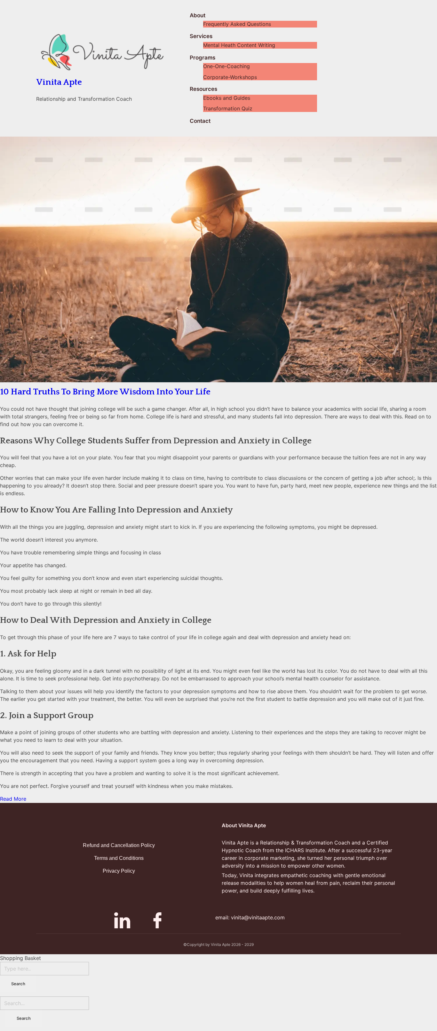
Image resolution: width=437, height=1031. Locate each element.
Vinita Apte (59, 82)
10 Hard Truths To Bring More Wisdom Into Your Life (105, 392)
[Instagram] (105, 920)
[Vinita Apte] (113, 52)
